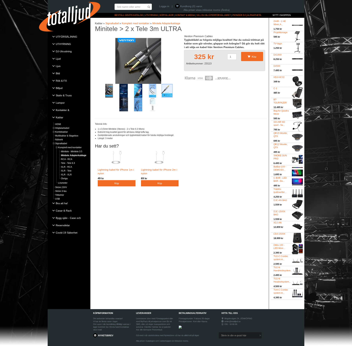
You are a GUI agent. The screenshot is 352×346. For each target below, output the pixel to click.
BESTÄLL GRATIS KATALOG (129, 15)
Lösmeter (62, 183)
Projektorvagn (280, 32)
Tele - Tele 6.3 (68, 163)
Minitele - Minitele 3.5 (71, 151)
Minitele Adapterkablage (73, 155)
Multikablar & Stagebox (66, 135)
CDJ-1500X (279, 234)
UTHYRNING (151, 15)
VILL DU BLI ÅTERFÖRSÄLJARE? (213, 15)
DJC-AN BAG (280, 200)
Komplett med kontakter (70, 147)
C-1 (275, 88)
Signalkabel (61, 143)
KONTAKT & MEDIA (185, 15)
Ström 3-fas (61, 191)
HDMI (58, 124)
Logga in (164, 6)
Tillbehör (59, 195)
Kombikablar (61, 132)
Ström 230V (61, 187)
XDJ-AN (278, 222)
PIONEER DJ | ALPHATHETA (246, 15)
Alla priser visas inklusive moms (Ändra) (207, 9)
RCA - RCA (66, 159)
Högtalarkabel (62, 128)
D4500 (277, 66)
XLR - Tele (66, 171)
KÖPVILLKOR (167, 15)
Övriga (64, 178)
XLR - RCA (66, 167)
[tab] (69, 37)
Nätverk (59, 139)
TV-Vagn (278, 43)
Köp (253, 56)
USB (57, 199)
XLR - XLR (66, 174)
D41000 (278, 55)
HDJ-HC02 (279, 77)
